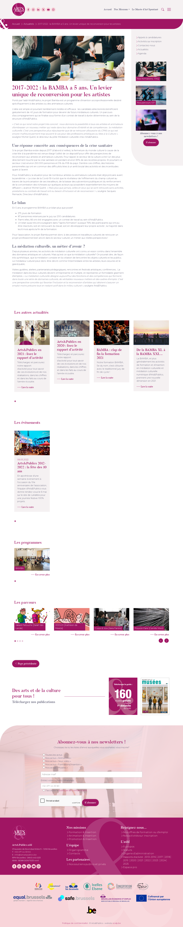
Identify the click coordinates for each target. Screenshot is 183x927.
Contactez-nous (146, 45)
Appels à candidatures (149, 37)
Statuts (127, 850)
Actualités (29, 24)
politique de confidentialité (73, 790)
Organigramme (78, 850)
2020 (133, 860)
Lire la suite (28, 387)
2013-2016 (150, 857)
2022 (148, 860)
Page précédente (26, 663)
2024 (163, 860)
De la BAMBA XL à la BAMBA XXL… (151, 352)
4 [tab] (22, 641)
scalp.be (117, 923)
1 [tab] (15, 401)
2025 (126, 863)
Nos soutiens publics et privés (87, 864)
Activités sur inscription (150, 41)
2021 (141, 860)
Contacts (74, 853)
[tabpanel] (32, 356)
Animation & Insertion (82, 835)
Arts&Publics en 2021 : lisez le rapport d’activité (30, 354)
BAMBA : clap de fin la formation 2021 (109, 354)
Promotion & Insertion (83, 839)
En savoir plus (42, 574)
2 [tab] (17, 641)
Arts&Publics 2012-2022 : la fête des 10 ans (32, 467)
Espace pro (130, 867)
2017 (161, 857)
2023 (156, 860)
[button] (162, 9)
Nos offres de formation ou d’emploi (145, 832)
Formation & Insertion (82, 832)
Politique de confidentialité (75, 923)
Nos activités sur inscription (140, 835)
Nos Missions (121, 9)
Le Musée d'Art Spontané (145, 9)
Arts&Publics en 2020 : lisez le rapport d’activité (70, 346)
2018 (167, 857)
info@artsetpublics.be (26, 855)
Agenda (142, 53)
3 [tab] (20, 641)
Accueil (108, 9)
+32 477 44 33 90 (22, 852)
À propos (128, 846)
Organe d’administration (138, 853)
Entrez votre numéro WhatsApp (57, 780)
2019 (126, 860)
